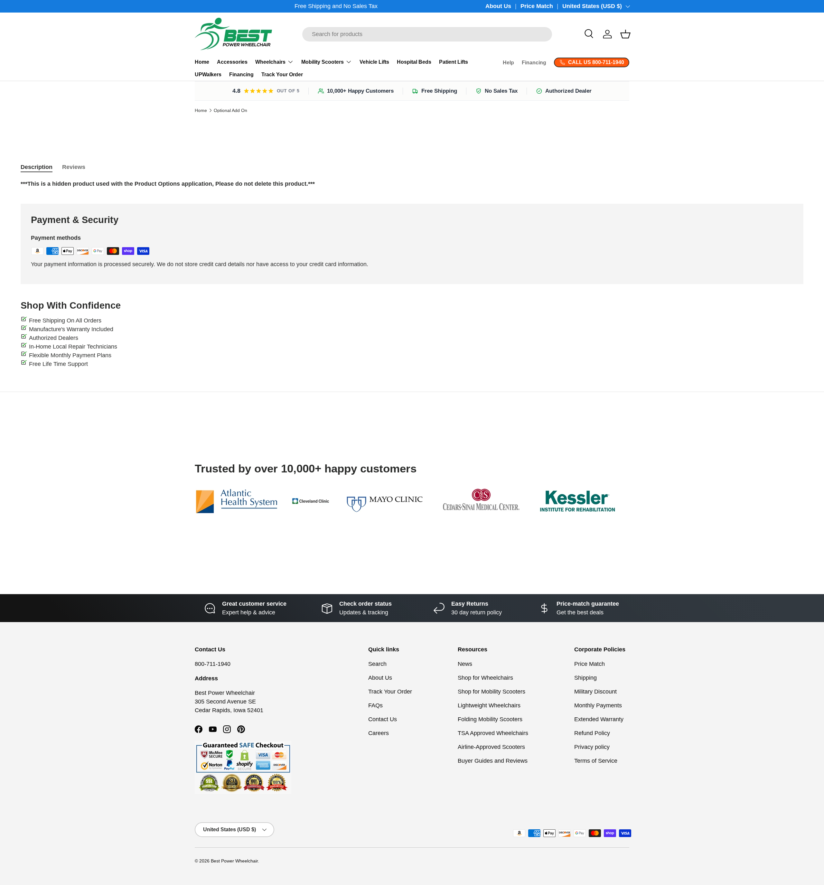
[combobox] (427, 34)
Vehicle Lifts (374, 62)
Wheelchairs (270, 62)
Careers (378, 733)
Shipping (585, 678)
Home (202, 62)
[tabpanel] (412, 184)
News (465, 664)
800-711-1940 (212, 664)
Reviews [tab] (73, 167)
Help (508, 62)
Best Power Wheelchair (234, 861)
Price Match (536, 6)
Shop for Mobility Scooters (491, 691)
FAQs (375, 705)
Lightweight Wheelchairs (489, 705)
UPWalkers (208, 74)
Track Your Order (282, 74)
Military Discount (595, 691)
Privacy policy (592, 747)
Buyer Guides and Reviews (493, 761)
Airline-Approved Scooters (491, 747)
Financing (241, 74)
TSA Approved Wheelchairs (493, 733)
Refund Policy (592, 733)
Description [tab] (36, 167)
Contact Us (382, 719)
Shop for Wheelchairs (485, 678)
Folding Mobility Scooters (490, 719)
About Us (498, 6)
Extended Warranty (598, 719)
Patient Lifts (453, 62)
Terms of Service (595, 761)
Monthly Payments (598, 705)
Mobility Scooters (322, 62)
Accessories (232, 62)
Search (377, 664)
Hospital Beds (414, 62)
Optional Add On (230, 110)
